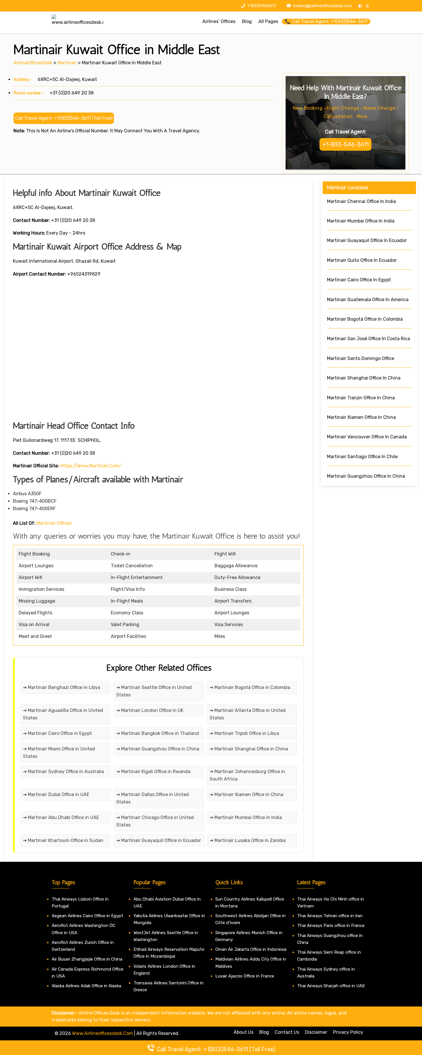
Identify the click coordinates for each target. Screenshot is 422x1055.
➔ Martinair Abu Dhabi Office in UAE (61, 817)
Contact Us (287, 1032)
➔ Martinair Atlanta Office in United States (248, 714)
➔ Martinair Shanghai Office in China (249, 749)
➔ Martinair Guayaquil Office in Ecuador (158, 840)
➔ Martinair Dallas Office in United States (152, 798)
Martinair (67, 62)
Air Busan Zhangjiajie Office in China (87, 959)
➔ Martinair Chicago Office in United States (155, 821)
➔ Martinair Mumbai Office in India (246, 817)
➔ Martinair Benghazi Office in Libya (61, 687)
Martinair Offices (53, 523)
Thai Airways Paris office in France (331, 925)
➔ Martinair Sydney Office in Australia (63, 771)
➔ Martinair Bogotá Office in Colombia (250, 687)
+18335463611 (261, 5)
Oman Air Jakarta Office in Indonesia (251, 949)
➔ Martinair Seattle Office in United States (154, 691)
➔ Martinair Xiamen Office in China (246, 794)
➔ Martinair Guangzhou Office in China (157, 749)
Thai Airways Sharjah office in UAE (331, 985)
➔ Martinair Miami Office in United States (59, 752)
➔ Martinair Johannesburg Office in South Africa (247, 775)
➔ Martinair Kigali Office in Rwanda (153, 771)
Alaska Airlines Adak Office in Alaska (86, 985)
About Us (243, 1032)
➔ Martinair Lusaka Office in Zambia (248, 840)
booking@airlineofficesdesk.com (322, 5)
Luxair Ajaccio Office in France (244, 976)
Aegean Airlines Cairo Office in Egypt (87, 915)
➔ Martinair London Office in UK (149, 710)
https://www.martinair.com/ (90, 466)
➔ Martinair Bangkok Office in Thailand (157, 733)
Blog (264, 1032)
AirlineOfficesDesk (32, 62)
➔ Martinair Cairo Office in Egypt (57, 733)
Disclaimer (316, 1032)
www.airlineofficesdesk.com (102, 1033)
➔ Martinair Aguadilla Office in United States (63, 714)
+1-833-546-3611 (345, 144)
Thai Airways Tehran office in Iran (330, 915)
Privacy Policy (348, 1032)
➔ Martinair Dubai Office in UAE (56, 794)
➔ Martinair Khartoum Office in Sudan (63, 840)
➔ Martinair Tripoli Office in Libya (244, 733)
